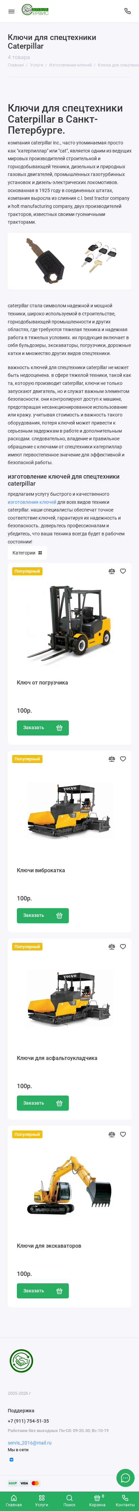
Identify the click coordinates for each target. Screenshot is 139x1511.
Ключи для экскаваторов (49, 1246)
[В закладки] (123, 571)
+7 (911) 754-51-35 (28, 1421)
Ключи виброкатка (41, 870)
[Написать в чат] (125, 1478)
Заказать (33, 727)
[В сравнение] (112, 571)
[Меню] (11, 11)
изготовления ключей (32, 502)
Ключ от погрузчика (42, 682)
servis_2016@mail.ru (30, 1443)
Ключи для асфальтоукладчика (57, 1058)
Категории (23, 552)
